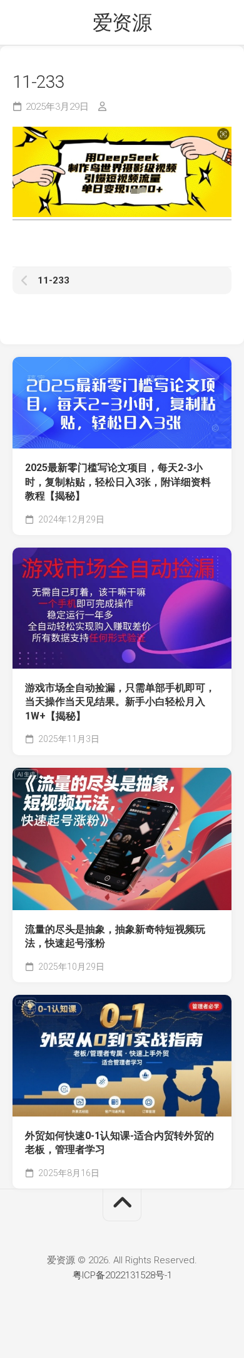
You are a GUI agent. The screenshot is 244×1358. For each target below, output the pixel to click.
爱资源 (122, 22)
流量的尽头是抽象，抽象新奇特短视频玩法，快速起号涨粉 (115, 936)
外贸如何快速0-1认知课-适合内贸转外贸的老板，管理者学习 (119, 1143)
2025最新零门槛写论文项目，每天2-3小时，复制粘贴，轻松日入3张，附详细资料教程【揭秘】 (118, 482)
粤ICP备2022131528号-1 (122, 1275)
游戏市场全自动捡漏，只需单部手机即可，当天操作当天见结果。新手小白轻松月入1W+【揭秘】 (120, 702)
